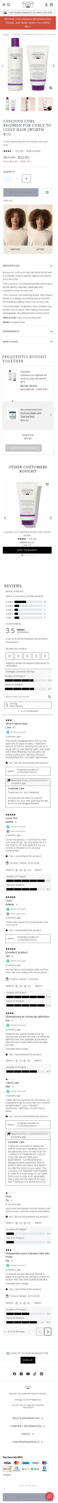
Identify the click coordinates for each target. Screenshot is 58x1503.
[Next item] (51, 518)
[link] (46, 4)
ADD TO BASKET (27, 550)
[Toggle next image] (53, 65)
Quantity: (9, 172)
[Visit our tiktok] (34, 1373)
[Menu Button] (3, 4)
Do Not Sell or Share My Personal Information (28, 1406)
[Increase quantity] (26, 179)
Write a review (33, 151)
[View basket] (51, 4)
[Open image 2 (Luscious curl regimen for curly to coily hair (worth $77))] (28, 104)
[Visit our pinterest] (41, 1373)
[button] (49, 1496)
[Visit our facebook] (14, 1373)
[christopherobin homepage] (28, 4)
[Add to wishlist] (47, 192)
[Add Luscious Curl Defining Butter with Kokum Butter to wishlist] (47, 484)
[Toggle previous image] (2, 65)
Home (6, 34)
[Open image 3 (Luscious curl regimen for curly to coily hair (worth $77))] (46, 104)
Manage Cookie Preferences (28, 1400)
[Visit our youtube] (28, 1373)
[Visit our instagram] (21, 1373)
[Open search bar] (8, 4)
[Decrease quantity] (7, 179)
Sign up (28, 1360)
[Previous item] (5, 518)
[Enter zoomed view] (51, 88)
